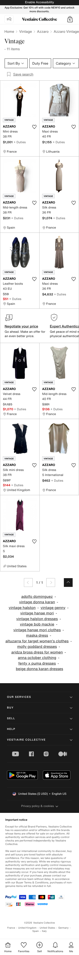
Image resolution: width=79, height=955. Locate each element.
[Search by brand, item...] (9, 19)
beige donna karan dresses (39, 669)
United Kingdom (27, 927)
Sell (11, 718)
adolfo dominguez (37, 596)
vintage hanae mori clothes (37, 630)
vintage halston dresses (37, 619)
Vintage (25, 31)
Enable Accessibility (39, 2)
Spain (35, 931)
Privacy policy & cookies (37, 806)
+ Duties (20, 142)
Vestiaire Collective (26, 740)
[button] (70, 19)
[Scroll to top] (68, 582)
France (11, 927)
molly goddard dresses (37, 646)
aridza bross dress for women (37, 652)
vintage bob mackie (37, 624)
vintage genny (53, 607)
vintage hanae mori (37, 613)
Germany (63, 927)
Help (11, 729)
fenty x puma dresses (37, 663)
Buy (10, 708)
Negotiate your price (21, 326)
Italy (44, 931)
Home (9, 31)
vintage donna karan (37, 602)
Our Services (19, 697)
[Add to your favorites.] (34, 126)
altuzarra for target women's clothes (37, 641)
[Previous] (28, 582)
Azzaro (42, 31)
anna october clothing (37, 657)
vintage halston (22, 607)
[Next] (50, 582)
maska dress (37, 635)
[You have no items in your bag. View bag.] (70, 19)
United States (47, 927)
